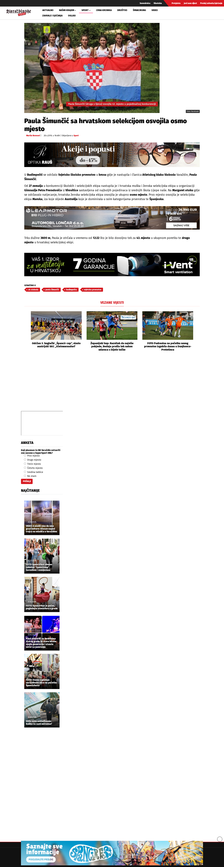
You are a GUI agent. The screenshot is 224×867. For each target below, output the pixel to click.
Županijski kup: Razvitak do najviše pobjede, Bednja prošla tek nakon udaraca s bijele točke (112, 346)
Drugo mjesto (34, 459)
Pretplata (176, 3)
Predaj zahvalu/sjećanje (211, 3)
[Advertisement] (112, 385)
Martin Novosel (33, 135)
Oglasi (72, 15)
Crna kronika (104, 10)
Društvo (122, 10)
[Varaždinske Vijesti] (18, 12)
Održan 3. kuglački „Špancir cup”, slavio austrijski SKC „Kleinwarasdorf (56, 345)
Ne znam (31, 476)
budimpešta (71, 290)
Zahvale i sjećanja (52, 15)
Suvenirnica (145, 3)
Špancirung (139, 10)
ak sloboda (33, 290)
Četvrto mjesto (35, 468)
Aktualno (47, 10)
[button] (26, 331)
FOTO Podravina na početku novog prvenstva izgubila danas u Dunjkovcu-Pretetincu (167, 346)
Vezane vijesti (112, 302)
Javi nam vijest (190, 3)
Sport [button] (85, 10)
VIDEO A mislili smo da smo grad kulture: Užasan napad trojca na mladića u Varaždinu (41, 529)
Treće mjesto (34, 464)
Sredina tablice (35, 472)
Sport (76, 135)
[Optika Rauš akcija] (112, 154)
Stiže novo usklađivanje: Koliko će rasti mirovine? (39, 722)
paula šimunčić (52, 290)
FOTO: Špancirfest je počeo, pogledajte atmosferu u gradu (42, 607)
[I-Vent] (112, 264)
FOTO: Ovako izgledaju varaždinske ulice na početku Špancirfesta (41, 683)
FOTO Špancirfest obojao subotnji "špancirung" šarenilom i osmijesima (39, 567)
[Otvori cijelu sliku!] (92, 67)
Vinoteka (158, 3)
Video (155, 10)
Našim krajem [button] (66, 10)
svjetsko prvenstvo (92, 290)
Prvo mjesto (33, 455)
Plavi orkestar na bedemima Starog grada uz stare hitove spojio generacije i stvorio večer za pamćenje (41, 642)
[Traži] (185, 13)
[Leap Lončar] (112, 218)
